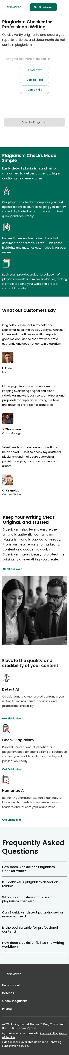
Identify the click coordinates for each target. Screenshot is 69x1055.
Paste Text (35, 70)
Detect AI (8, 993)
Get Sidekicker (43, 7)
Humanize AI (11, 985)
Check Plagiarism (14, 1001)
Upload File (35, 89)
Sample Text (35, 80)
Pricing (7, 1009)
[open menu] (62, 7)
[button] (34, 868)
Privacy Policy (49, 1033)
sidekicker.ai (10, 1042)
